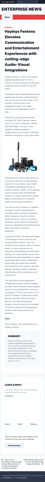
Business (8, 27)
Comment (9, 396)
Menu (7, 17)
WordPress (8, 478)
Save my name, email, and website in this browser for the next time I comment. (21, 438)
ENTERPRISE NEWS (22, 9)
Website (33, 424)
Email (20, 424)
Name (8, 424)
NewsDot (23, 478)
